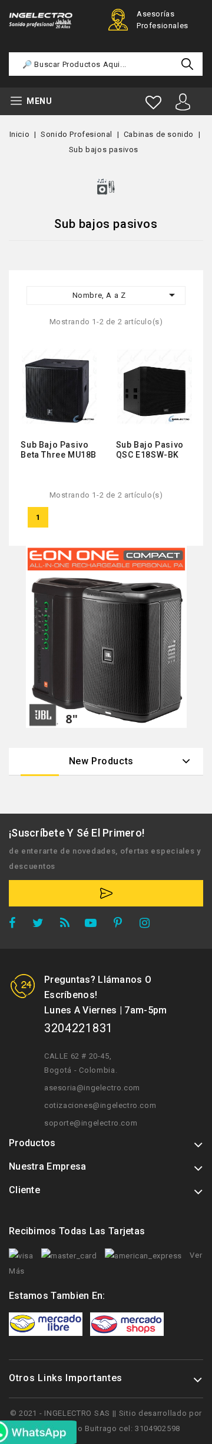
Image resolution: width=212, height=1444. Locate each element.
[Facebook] (16, 925)
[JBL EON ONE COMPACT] (106, 637)
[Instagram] (149, 925)
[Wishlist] (153, 102)
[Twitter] (41, 925)
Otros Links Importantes (65, 1377)
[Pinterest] (122, 925)
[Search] (187, 64)
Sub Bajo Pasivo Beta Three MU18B (59, 449)
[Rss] (67, 925)
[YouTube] (94, 925)
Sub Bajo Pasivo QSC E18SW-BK (150, 449)
